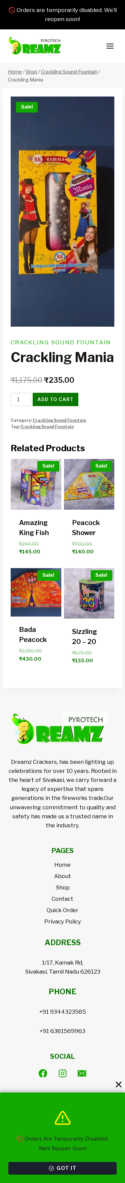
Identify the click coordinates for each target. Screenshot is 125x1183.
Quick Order (62, 910)
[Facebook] (42, 1073)
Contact (62, 898)
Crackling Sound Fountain (61, 342)
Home (62, 864)
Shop (63, 887)
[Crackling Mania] (62, 212)
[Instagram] (62, 1073)
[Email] (82, 1073)
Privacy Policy (62, 921)
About (62, 876)
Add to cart (55, 399)
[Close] (118, 1084)
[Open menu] (110, 46)
